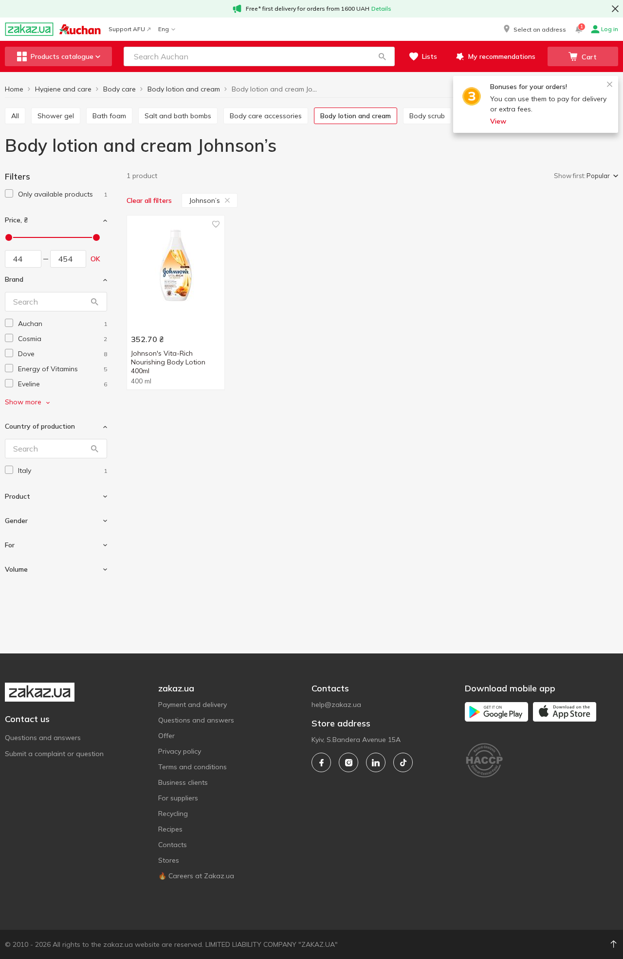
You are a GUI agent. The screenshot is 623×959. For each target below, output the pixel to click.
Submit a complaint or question (54, 753)
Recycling (173, 813)
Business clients (183, 782)
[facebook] (321, 762)
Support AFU (127, 29)
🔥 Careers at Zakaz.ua (196, 875)
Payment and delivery (192, 704)
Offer (166, 735)
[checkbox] (9, 193)
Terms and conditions (192, 766)
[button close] (615, 9)
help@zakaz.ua (336, 704)
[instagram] (348, 762)
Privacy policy (179, 751)
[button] (534, 29)
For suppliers (178, 798)
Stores (168, 860)
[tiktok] (403, 762)
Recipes (170, 829)
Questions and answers (43, 737)
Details (381, 8)
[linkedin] (375, 762)
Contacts (172, 844)
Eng (163, 29)
